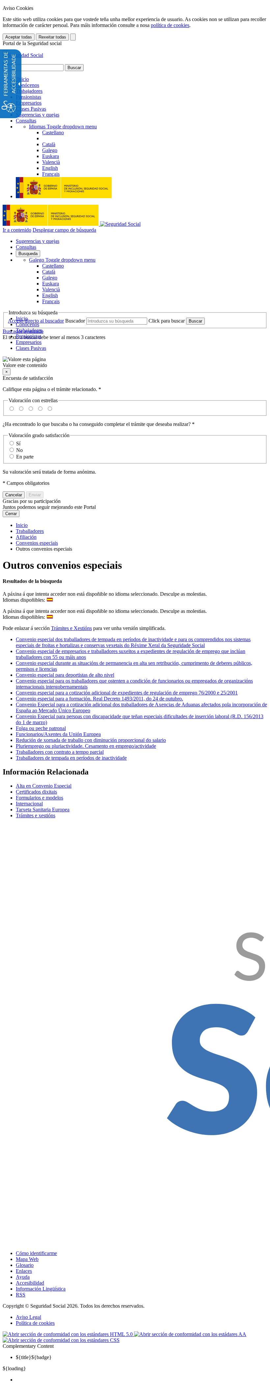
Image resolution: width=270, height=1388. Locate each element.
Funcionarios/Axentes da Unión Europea (58, 734)
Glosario (25, 1265)
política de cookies (170, 25)
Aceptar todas (18, 37)
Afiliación (26, 537)
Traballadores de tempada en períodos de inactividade (71, 758)
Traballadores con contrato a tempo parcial (60, 752)
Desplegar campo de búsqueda (64, 230)
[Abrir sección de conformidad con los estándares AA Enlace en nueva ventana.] (190, 1334)
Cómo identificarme (36, 1253)
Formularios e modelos (39, 797)
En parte (25, 456)
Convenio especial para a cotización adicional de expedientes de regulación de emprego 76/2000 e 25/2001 (127, 692)
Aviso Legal (28, 1317)
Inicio (22, 79)
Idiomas (63, 126)
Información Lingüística (41, 1289)
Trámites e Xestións (71, 628)
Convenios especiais (37, 543)
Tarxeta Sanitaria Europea (42, 809)
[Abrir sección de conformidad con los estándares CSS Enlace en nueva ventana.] (61, 1340)
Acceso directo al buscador (36, 321)
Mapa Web (27, 1259)
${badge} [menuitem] (34, 1357)
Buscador (75, 321)
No (19, 450)
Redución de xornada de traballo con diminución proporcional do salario (91, 740)
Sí (18, 443)
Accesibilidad (30, 1283)
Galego (62, 260)
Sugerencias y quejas (37, 115)
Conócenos (27, 85)
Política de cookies (35, 1323)
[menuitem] (141, 1380)
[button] (135, 362)
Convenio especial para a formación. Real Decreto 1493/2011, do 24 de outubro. (99, 698)
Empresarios (28, 103)
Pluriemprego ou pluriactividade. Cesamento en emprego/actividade (86, 746)
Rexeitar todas (52, 37)
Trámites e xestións (35, 815)
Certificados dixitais (36, 792)
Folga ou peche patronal (41, 728)
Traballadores (30, 531)
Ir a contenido (17, 230)
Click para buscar (166, 321)
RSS (20, 1294)
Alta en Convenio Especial (43, 786)
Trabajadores (29, 91)
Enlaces (24, 1271)
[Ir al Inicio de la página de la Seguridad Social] (23, 55)
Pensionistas (28, 97)
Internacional (29, 803)
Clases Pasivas (31, 109)
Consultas (26, 120)
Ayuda (23, 1277)
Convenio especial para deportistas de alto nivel (65, 675)
